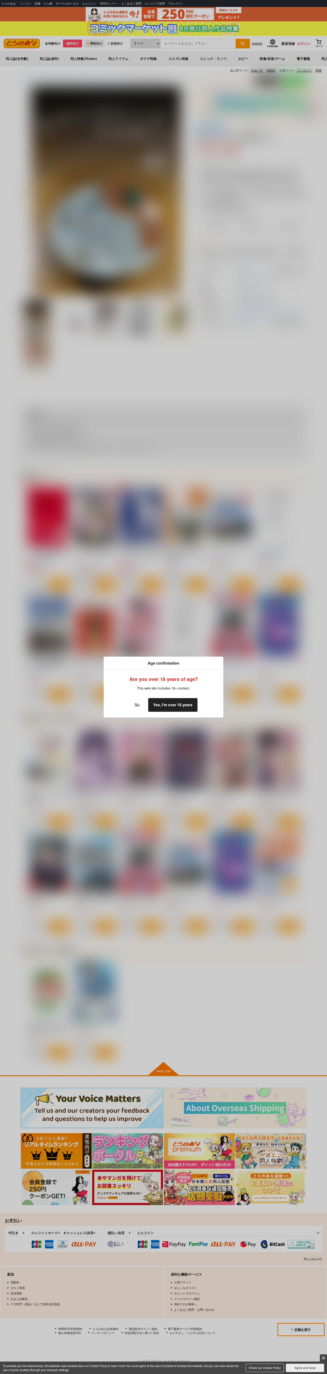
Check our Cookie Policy (265, 1368)
